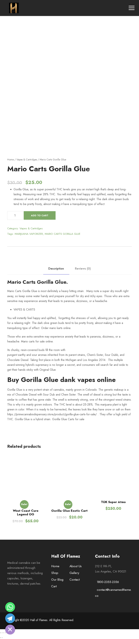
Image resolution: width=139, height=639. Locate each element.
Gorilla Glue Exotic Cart (69, 510)
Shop (54, 573)
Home (10, 159)
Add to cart (39, 215)
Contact (75, 579)
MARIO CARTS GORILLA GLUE (62, 234)
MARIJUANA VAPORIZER (29, 234)
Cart (54, 586)
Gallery (74, 573)
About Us (76, 566)
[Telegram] (10, 618)
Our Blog (57, 579)
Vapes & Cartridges (26, 159)
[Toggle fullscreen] (3, 632)
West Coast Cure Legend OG (25, 512)
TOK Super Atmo (113, 502)
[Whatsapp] (10, 607)
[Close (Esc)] (0, 632)
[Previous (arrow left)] (0, 637)
